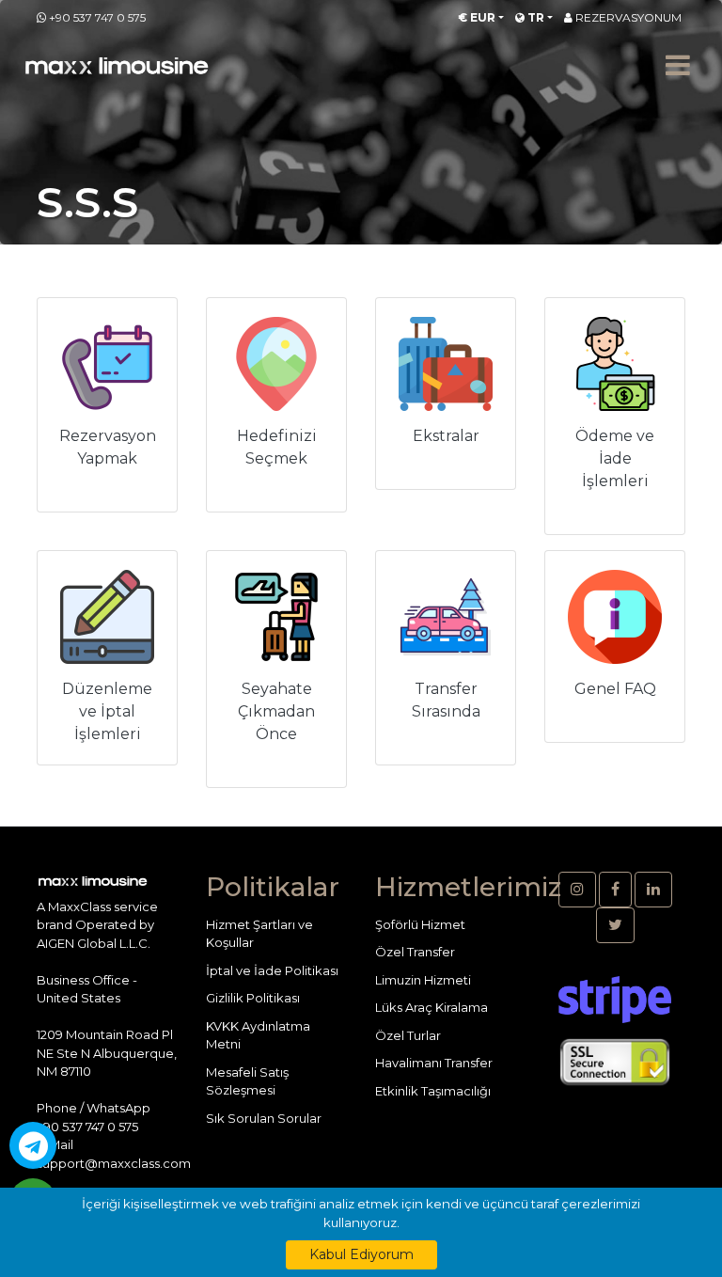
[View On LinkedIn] (653, 889)
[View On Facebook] (615, 889)
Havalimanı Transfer (434, 1062)
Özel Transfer (415, 951)
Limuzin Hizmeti (423, 979)
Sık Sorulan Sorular (264, 1118)
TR (534, 17)
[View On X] (615, 925)
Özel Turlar (408, 1035)
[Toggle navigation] (677, 65)
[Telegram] (32, 1145)
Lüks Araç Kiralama (431, 1007)
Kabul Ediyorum (361, 1254)
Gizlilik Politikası (253, 997)
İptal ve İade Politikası (272, 970)
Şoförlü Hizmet (420, 924)
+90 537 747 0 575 (97, 17)
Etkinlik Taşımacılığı (433, 1090)
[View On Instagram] (577, 889)
